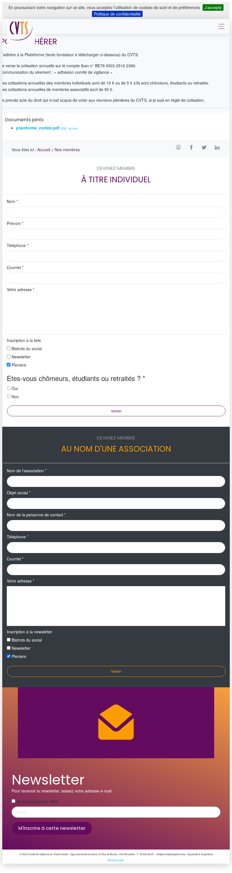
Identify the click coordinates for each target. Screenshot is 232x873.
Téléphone (17, 245)
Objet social (18, 492)
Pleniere (19, 365)
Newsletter (21, 356)
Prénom (15, 223)
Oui (15, 388)
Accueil (43, 149)
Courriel (15, 267)
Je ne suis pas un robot (36, 801)
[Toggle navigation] (220, 26)
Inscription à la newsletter (29, 631)
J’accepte (213, 7)
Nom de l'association (26, 470)
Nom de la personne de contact (36, 514)
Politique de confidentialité (117, 14)
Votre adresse (20, 289)
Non (15, 396)
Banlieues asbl (116, 860)
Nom (12, 201)
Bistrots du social (27, 348)
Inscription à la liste (24, 340)
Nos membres (67, 149)
